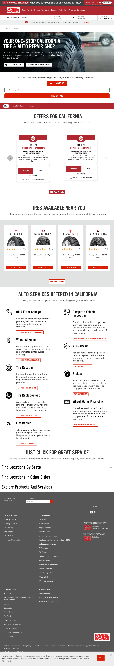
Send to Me (25, 171)
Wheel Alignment (46, 581)
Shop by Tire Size (10, 524)
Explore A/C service (82, 366)
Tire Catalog (8, 528)
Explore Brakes (80, 394)
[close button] (111, 655)
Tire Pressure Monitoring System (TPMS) (54, 540)
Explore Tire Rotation (27, 388)
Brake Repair (44, 524)
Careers (7, 604)
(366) (106, 249)
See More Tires (57, 281)
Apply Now (96, 526)
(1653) (78, 249)
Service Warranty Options (49, 602)
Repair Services (10, 620)
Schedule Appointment (13, 633)
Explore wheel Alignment (28, 360)
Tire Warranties (9, 536)
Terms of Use (16, 646)
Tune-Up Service (45, 569)
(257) (24, 249)
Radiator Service (45, 532)
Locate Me (59, 83)
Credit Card (8, 637)
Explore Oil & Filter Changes (30, 332)
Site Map (6, 646)
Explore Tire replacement (29, 416)
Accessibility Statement (58, 646)
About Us (7, 593)
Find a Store (107, 90)
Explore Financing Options (85, 424)
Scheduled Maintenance (48, 565)
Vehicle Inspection (46, 573)
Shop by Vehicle (10, 519)
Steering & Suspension (48, 536)
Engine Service (45, 528)
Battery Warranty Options (49, 598)
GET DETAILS (85, 22)
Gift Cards (7, 616)
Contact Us (8, 608)
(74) (51, 249)
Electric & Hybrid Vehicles (49, 556)
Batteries (42, 519)
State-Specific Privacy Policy (12, 648)
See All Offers (57, 191)
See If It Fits (16, 267)
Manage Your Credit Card (100, 528)
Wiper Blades (44, 577)
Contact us (8, 500)
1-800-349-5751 (107, 18)
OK (100, 658)
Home (8, 28)
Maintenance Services (12, 625)
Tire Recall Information (12, 540)
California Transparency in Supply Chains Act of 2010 (84, 646)
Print (41, 171)
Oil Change (43, 552)
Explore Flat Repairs (26, 443)
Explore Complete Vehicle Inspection (90, 338)
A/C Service (43, 548)
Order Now (95, 537)
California (16, 28)
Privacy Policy (27, 646)
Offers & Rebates (10, 629)
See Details (33, 175)
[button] (23, 10)
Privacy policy (7, 661)
